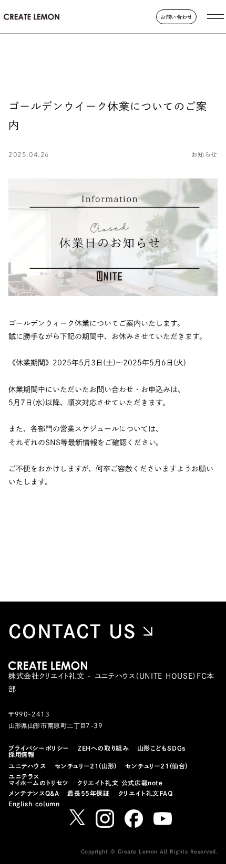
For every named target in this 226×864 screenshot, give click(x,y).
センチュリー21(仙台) (156, 766)
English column (33, 803)
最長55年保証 (88, 793)
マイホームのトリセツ (38, 782)
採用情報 (21, 754)
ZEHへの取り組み (103, 748)
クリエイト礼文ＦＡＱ (145, 793)
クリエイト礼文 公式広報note (120, 782)
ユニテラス (23, 776)
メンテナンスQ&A (33, 793)
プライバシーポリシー (38, 748)
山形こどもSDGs (161, 748)
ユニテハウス (27, 766)
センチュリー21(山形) (86, 766)
